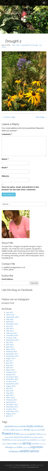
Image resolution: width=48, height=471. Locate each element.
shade (14, 443)
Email (5, 167)
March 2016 (10, 398)
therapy (8, 447)
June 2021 (9, 312)
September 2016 (12, 384)
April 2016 (9, 395)
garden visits (35, 434)
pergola (20, 440)
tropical (25, 447)
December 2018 (12, 335)
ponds (34, 440)
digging (33, 430)
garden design (24, 434)
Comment (7, 134)
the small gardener (23, 465)
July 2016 (9, 388)
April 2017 (9, 368)
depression (19, 430)
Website (5, 176)
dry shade (41, 430)
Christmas (6, 430)
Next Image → (41, 117)
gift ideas (43, 434)
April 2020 (9, 322)
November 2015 (12, 407)
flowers (7, 433)
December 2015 (12, 404)
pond (29, 440)
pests (25, 440)
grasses (7, 437)
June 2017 (9, 363)
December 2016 (12, 377)
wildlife (25, 451)
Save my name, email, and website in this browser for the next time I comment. (20, 188)
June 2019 (9, 328)
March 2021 (10, 315)
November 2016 (12, 379)
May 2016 (9, 393)
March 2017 (10, 370)
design (27, 429)
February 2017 (11, 372)
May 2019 (9, 331)
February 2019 (11, 333)
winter (34, 451)
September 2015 (12, 411)
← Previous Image (8, 117)
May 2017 (9, 365)
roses (8, 443)
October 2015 (11, 409)
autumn (9, 426)
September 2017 (12, 356)
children (38, 426)
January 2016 (11, 402)
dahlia (12, 430)
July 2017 (9, 361)
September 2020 (12, 317)
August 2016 (10, 386)
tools (14, 447)
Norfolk (5, 439)
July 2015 (9, 416)
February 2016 (11, 400)
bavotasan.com (33, 467)
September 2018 (12, 340)
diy (36, 430)
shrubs (19, 444)
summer (35, 443)
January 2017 (11, 374)
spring (26, 443)
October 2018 (11, 338)
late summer (39, 437)
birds (23, 426)
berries (18, 426)
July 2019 (9, 326)
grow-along (13, 437)
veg (29, 447)
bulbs (30, 426)
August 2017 (10, 358)
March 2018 (10, 349)
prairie (39, 440)
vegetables (36, 447)
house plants (23, 437)
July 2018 (9, 342)
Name (5, 159)
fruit (16, 433)
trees (19, 447)
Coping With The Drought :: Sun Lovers (22, 46)
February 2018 (11, 351)
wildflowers (14, 451)
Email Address (7, 279)
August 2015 (10, 414)
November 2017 (12, 354)
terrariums (42, 444)
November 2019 (12, 324)
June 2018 (9, 344)
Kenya (32, 437)
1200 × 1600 (15, 45)
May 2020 (9, 319)
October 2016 (11, 381)
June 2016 (9, 391)
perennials (13, 440)
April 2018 (9, 347)
